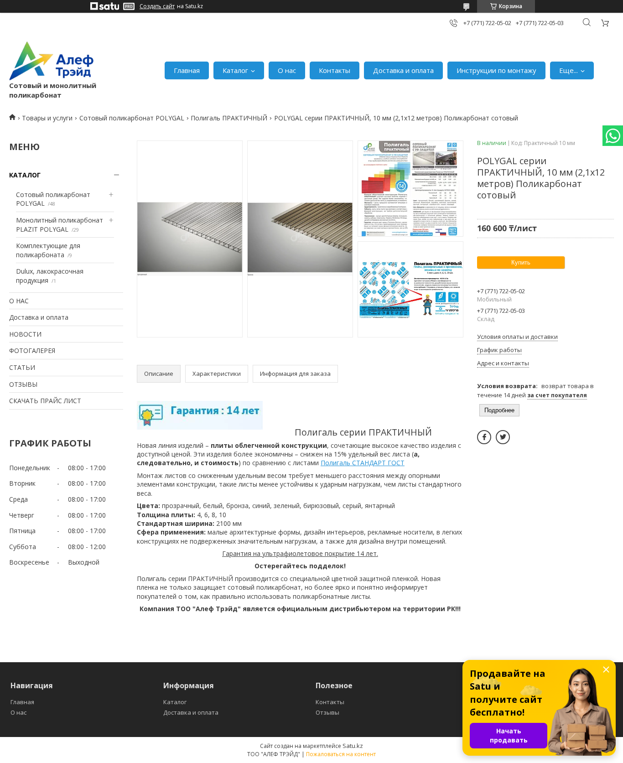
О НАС (19, 300)
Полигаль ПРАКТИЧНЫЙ (229, 118)
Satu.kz (353, 746)
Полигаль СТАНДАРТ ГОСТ (363, 462)
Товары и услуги (47, 118)
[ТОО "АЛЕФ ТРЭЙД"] (51, 61)
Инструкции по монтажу (496, 70)
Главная (187, 70)
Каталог (235, 70)
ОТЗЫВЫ (23, 384)
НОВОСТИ (25, 334)
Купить (520, 262)
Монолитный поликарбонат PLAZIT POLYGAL (59, 225)
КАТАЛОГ (25, 175)
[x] (503, 437)
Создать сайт (157, 6)
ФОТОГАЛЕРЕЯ (32, 350)
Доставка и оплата (403, 70)
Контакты (334, 70)
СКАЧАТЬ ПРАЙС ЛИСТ (45, 400)
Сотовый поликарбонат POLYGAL (131, 118)
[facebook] (484, 437)
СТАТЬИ (22, 367)
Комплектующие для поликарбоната (48, 250)
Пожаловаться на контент (341, 754)
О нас (287, 70)
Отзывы (327, 712)
